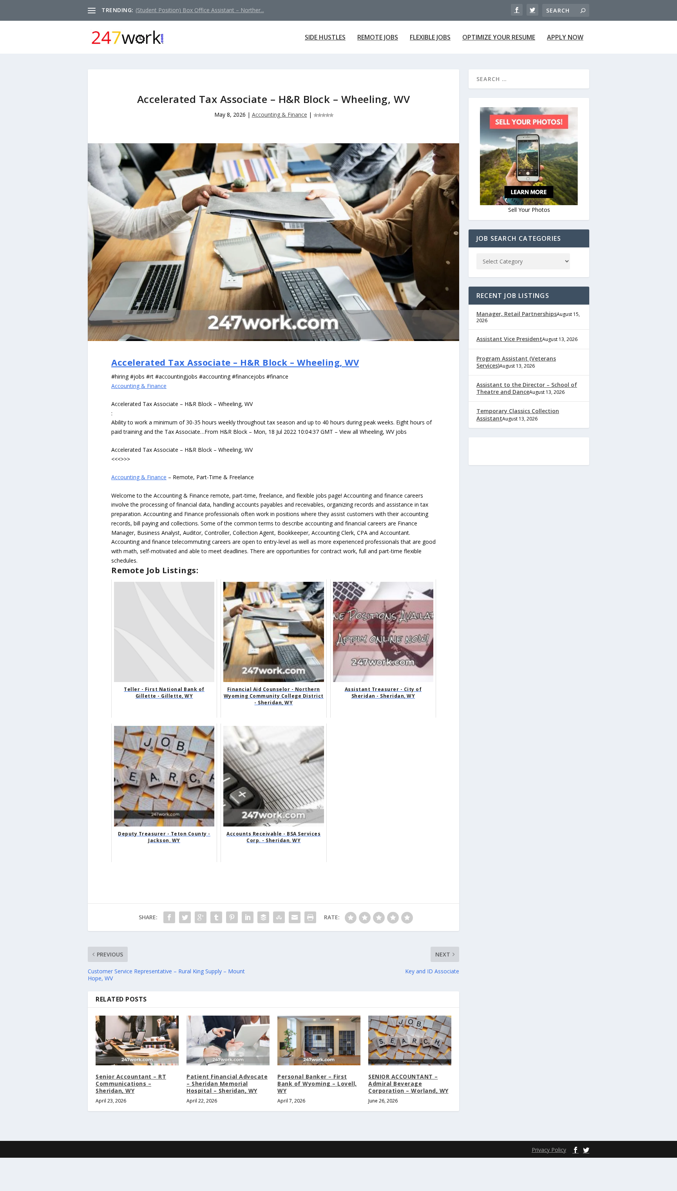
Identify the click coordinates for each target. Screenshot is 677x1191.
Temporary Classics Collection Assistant (517, 414)
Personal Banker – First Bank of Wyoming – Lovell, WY (317, 1083)
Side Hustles (325, 38)
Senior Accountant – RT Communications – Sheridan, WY (131, 1083)
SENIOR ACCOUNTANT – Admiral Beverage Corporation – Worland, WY (408, 1083)
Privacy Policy (549, 1149)
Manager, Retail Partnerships (516, 314)
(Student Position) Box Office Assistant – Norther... (200, 10)
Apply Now (565, 38)
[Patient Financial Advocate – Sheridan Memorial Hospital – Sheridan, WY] (228, 1040)
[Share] (169, 917)
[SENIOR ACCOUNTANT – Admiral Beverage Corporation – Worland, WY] (409, 1040)
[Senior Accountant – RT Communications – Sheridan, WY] (137, 1040)
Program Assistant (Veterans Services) (516, 362)
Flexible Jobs (430, 38)
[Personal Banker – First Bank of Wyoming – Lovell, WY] (318, 1040)
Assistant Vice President (509, 339)
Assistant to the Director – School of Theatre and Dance (526, 388)
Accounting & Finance (279, 114)
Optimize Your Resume (498, 38)
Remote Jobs (377, 38)
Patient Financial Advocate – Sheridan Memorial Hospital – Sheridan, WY (227, 1083)
